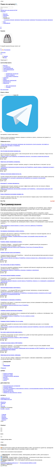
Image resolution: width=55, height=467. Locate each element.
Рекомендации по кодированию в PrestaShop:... (11, 299)
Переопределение (8, 68)
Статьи (5, 71)
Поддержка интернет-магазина (44, 20)
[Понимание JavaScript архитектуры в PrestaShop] (14, 305)
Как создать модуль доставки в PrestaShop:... (11, 264)
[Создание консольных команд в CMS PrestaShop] (14, 337)
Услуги (5, 16)
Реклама (8, 87)
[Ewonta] (3, 11)
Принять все (9, 464)
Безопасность (7, 81)
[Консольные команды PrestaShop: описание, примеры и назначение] (20, 270)
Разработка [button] (6, 18)
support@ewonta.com (6, 399)
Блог (4, 21)
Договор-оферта (7, 387)
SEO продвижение (11, 85)
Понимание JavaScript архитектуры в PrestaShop (11, 310)
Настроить (3, 464)
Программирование (8, 69)
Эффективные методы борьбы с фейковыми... (11, 355)
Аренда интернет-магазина (27, 20)
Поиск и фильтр (10, 75)
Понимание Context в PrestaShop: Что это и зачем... (12, 321)
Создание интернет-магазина (12, 20)
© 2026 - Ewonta (5, 408)
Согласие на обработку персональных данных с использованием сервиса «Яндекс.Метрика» (28, 388)
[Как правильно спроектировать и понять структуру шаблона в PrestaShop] (21, 225)
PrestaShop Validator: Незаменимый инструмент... (11, 241)
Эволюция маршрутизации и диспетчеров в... (11, 287)
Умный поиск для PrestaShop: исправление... (10, 161)
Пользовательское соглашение (11, 385)
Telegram (3, 403)
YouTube (3, 406)
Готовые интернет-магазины (11, 376)
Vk (1, 404)
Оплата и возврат (8, 373)
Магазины (6, 15)
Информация (6, 23)
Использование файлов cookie (28, 463)
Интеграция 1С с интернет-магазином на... (10, 183)
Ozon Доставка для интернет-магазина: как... (11, 151)
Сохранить (3, 461)
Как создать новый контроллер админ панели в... (12, 332)
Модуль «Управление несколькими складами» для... (12, 194)
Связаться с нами (8, 374)
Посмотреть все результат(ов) (9, 10)
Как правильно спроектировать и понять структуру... (12, 231)
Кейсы (5, 79)
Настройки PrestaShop (12, 76)
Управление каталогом (12, 73)
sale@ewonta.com (5, 398)
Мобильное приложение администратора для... (11, 173)
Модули (5, 14)
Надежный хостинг (8, 391)
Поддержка (6, 49)
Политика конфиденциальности (9, 463)
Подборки (6, 379)
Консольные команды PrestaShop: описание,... (11, 275)
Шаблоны (5, 77)
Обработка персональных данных (12, 392)
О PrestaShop (6, 67)
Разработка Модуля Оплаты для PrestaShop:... (11, 252)
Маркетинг (6, 83)
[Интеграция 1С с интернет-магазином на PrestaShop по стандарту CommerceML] (23, 178)
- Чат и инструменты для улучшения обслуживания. (22, 460)
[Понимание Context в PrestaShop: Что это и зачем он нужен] (17, 316)
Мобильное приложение (9, 80)
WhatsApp (3, 402)
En (1, 49)
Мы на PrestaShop (8, 390)
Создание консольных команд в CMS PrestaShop (11, 342)
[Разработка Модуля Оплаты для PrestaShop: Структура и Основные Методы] (22, 247)
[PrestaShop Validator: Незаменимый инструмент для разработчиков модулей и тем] (24, 236)
